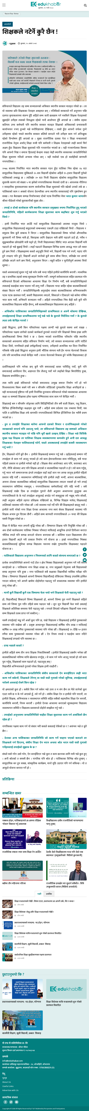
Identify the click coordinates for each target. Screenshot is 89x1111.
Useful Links (7, 1086)
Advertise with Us (10, 1090)
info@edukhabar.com (12, 1060)
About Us (6, 1082)
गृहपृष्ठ (4, 1078)
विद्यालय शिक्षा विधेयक (12, 14)
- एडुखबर (12, 43)
